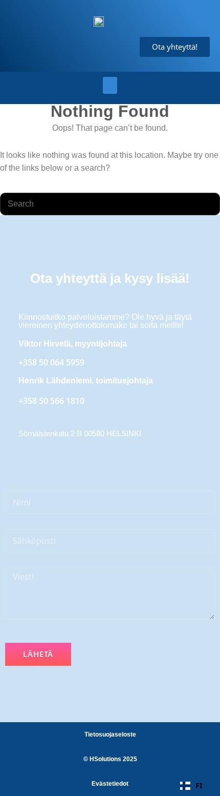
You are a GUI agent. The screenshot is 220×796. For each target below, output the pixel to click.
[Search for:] (110, 203)
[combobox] (191, 785)
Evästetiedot (110, 783)
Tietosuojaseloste (110, 734)
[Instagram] (85, 460)
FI (198, 785)
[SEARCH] (207, 204)
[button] (110, 85)
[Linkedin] (58, 460)
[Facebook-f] (31, 460)
